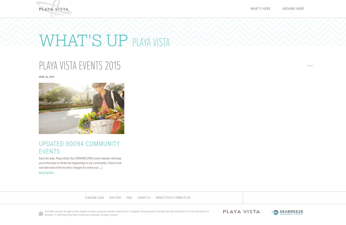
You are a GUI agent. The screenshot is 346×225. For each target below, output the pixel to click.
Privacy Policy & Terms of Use (173, 198)
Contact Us (143, 198)
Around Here (293, 9)
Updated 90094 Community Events (79, 148)
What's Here (261, 9)
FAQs (129, 198)
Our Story (115, 198)
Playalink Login (94, 198)
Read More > (47, 173)
